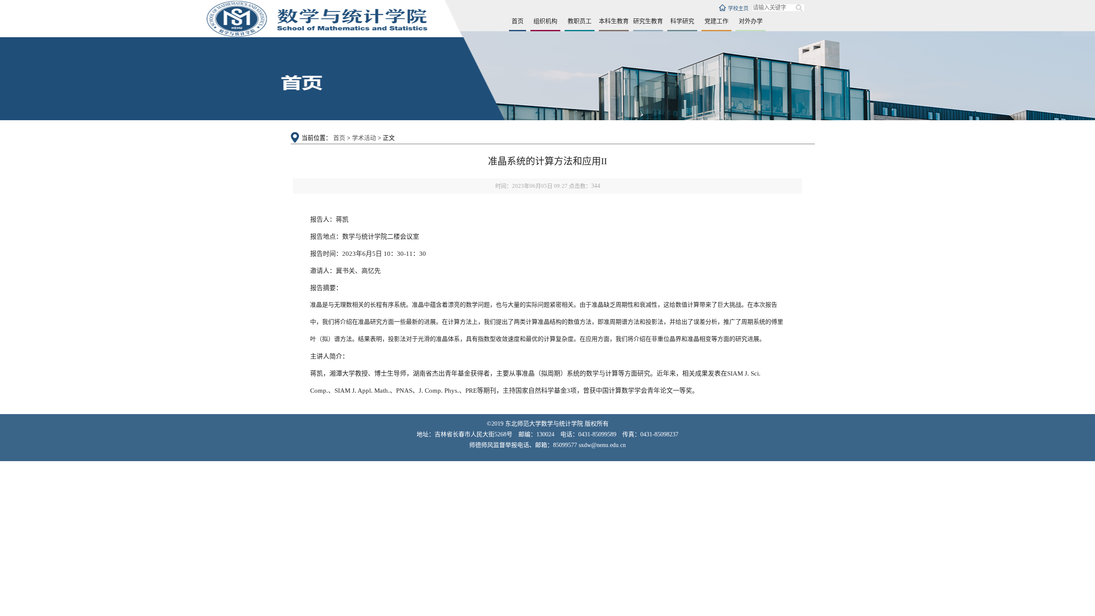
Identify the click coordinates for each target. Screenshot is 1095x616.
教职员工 (580, 21)
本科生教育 (614, 21)
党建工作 (716, 21)
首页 (518, 21)
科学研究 (682, 21)
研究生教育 (648, 21)
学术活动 (364, 138)
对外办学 (751, 21)
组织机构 (545, 21)
